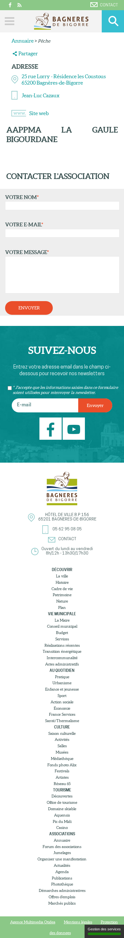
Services (62, 639)
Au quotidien (62, 670)
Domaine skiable (62, 809)
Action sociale (62, 702)
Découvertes (62, 796)
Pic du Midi (62, 821)
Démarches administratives (62, 890)
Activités (62, 739)
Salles (62, 746)
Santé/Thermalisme (62, 721)
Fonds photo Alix (62, 765)
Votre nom (22, 197)
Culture (62, 727)
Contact (109, 5)
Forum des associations (62, 847)
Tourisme (62, 790)
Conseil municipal (62, 626)
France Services (62, 714)
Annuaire (22, 41)
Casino (62, 827)
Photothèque (62, 884)
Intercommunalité (62, 658)
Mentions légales (78, 922)
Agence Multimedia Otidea (32, 922)
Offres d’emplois (62, 897)
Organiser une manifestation (62, 859)
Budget (62, 633)
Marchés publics (62, 903)
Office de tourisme (62, 802)
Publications (62, 878)
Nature (62, 601)
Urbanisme (62, 683)
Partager (28, 53)
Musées (62, 752)
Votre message (27, 252)
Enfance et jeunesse (62, 689)
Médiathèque (62, 758)
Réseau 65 (62, 784)
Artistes (62, 777)
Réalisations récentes (62, 645)
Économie (62, 708)
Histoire (62, 582)
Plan (62, 607)
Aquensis (62, 815)
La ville (62, 576)
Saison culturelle (62, 733)
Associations (62, 833)
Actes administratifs (62, 664)
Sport (62, 695)
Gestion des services (104, 929)
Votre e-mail (24, 224)
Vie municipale (62, 613)
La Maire (62, 620)
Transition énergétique (62, 651)
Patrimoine (62, 595)
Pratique (62, 677)
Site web (39, 113)
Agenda (62, 872)
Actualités (62, 865)
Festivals (62, 771)
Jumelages (62, 853)
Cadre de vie (62, 589)
